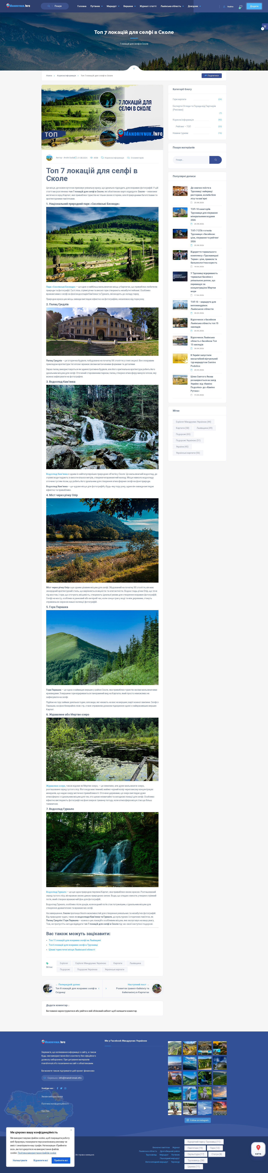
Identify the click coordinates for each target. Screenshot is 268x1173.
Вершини (128, 6)
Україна (182, 446)
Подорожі (65, 969)
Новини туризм (180, 133)
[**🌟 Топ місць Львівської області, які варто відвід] (174, 1063)
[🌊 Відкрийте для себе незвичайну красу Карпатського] (220, 1078)
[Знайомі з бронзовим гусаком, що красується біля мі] (190, 1108)
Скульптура (196, 1154)
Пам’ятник (195, 1148)
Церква (194, 1166)
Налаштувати (20, 1160)
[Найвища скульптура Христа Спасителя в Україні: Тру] (190, 1093)
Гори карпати (179, 99)
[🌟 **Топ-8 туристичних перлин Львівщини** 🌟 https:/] (174, 1078)
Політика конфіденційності (55, 1103)
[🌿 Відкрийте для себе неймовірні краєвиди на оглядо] (174, 1093)
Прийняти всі (61, 1160)
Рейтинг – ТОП (183, 126)
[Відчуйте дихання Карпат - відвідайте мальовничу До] (220, 1108)
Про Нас (45, 1111)
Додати (254, 6)
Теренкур (175, 1162)
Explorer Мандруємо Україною (91, 963)
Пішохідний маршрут (170, 1158)
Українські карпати (114, 969)
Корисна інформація (66, 76)
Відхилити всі (41, 1160)
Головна (81, 6)
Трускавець (151, 1155)
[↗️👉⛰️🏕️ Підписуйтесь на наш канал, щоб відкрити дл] (205, 1108)
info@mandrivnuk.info (70, 1078)
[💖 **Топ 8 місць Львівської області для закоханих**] (174, 1048)
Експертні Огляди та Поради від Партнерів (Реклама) (194, 108)
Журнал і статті (148, 6)
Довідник (193, 6)
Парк (215, 1148)
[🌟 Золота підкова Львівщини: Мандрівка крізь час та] (220, 1048)
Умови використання (52, 1096)
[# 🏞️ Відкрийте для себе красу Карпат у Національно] (190, 1078)
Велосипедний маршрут (156, 1162)
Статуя (217, 1154)
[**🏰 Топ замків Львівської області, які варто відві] (220, 1063)
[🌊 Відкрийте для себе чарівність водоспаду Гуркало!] (205, 1078)
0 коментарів (137, 158)
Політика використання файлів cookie (37, 1153)
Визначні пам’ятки (161, 1147)
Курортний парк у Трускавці (204, 1142)
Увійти (230, 6)
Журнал (176, 1147)
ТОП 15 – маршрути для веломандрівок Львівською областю (203, 305)
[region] (40, 1147)
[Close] (71, 1130)
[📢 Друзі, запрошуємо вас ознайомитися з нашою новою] (205, 1093)
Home (49, 75)
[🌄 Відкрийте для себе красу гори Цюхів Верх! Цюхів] (220, 1093)
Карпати (118, 963)
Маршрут (112, 6)
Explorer (64, 963)
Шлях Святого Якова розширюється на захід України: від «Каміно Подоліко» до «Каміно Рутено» (203, 383)
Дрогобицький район (170, 1151)
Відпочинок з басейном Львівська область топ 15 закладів (204, 323)
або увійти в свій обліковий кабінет (93, 1011)
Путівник (95, 6)
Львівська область (171, 6)
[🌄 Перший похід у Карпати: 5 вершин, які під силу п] (205, 1048)
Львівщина (135, 963)
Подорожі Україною (87, 969)
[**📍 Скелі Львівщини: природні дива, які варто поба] (205, 1063)
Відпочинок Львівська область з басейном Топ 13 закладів (204, 341)
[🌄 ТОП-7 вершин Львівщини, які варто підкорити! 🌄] (190, 1063)
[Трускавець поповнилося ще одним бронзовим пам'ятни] (174, 1108)
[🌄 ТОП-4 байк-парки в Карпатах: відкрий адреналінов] (190, 1048)
